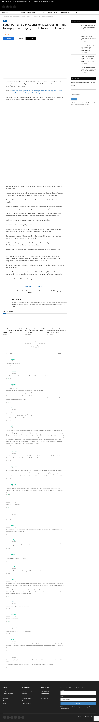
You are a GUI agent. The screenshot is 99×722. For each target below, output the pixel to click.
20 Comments (52, 32)
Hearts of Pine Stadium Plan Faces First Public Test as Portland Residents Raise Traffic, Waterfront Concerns (88, 59)
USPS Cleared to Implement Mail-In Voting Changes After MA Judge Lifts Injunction (88, 69)
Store (76, 12)
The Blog (42, 12)
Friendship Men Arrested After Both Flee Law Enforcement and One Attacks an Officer (87, 48)
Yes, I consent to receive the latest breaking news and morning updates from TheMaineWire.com (83, 103)
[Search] (96, 12)
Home (4, 16)
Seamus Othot (12, 32)
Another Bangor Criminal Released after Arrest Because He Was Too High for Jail (56, 330)
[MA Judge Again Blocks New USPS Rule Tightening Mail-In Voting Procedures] (35, 321)
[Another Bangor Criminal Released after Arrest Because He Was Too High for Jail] (57, 321)
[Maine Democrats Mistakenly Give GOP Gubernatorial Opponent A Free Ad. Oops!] (13, 321)
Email (72, 92)
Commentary (31, 12)
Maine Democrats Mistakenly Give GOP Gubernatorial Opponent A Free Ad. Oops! (33, 1)
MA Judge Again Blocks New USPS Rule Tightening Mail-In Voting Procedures (35, 330)
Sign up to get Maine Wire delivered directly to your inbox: (83, 82)
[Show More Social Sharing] (38, 38)
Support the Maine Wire (62, 12)
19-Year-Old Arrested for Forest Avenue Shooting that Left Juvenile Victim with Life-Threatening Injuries (19, 290)
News (23, 12)
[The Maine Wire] (49, 7)
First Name (73, 85)
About (49, 12)
